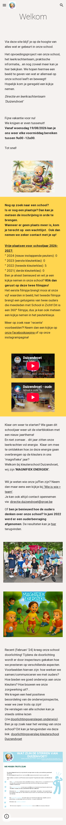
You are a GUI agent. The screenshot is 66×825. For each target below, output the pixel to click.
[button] (4, 5)
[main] (33, 16)
